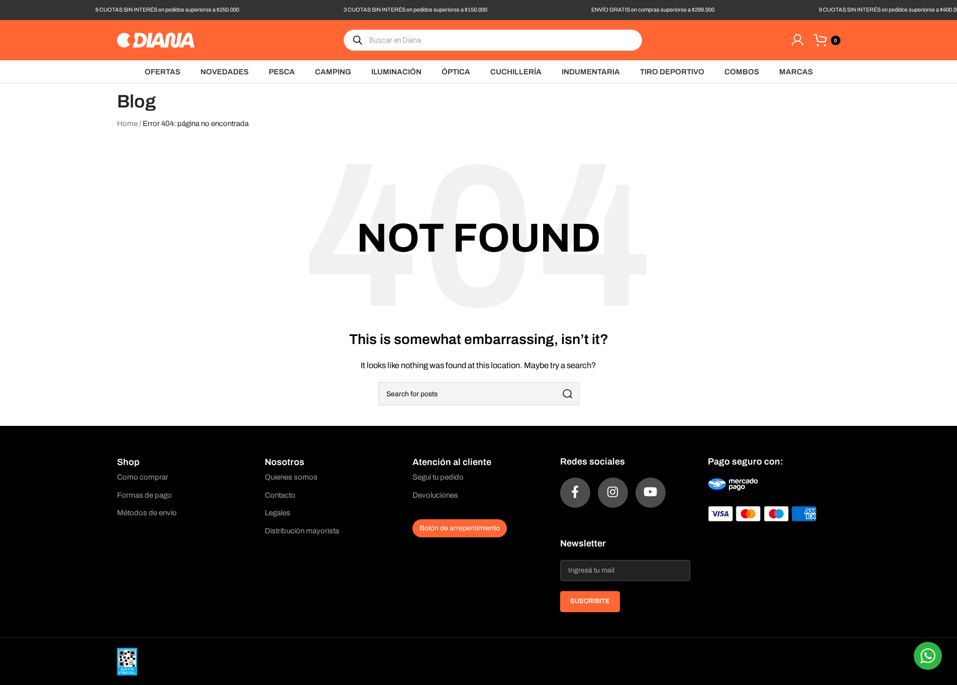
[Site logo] (155, 40)
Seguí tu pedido (438, 477)
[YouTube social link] (650, 493)
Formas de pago (144, 495)
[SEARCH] (567, 393)
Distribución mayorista (302, 531)
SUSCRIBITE (590, 601)
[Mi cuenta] (797, 40)
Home (127, 124)
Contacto (280, 495)
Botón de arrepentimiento (459, 528)
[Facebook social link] (575, 493)
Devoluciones (435, 495)
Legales (277, 513)
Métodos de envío (147, 513)
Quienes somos (291, 477)
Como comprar (142, 477)
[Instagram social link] (613, 493)
